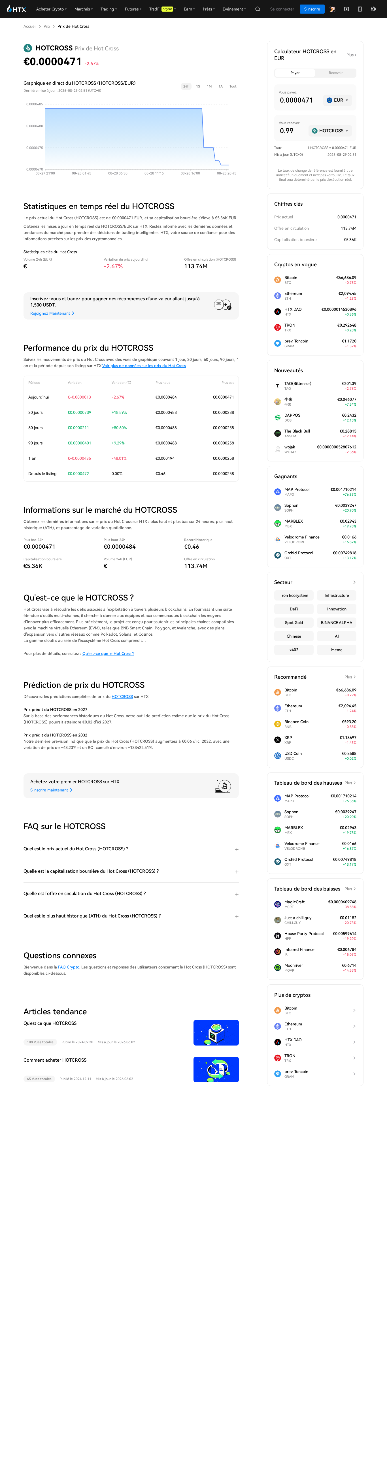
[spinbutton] (299, 100)
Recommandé (313, 677)
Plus (350, 55)
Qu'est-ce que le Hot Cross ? (108, 653)
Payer (295, 73)
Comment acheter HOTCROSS (55, 1060)
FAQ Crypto (68, 967)
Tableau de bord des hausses (313, 783)
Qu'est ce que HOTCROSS (50, 1023)
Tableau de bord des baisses (313, 889)
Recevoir (336, 73)
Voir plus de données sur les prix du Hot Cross (144, 365)
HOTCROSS (122, 696)
